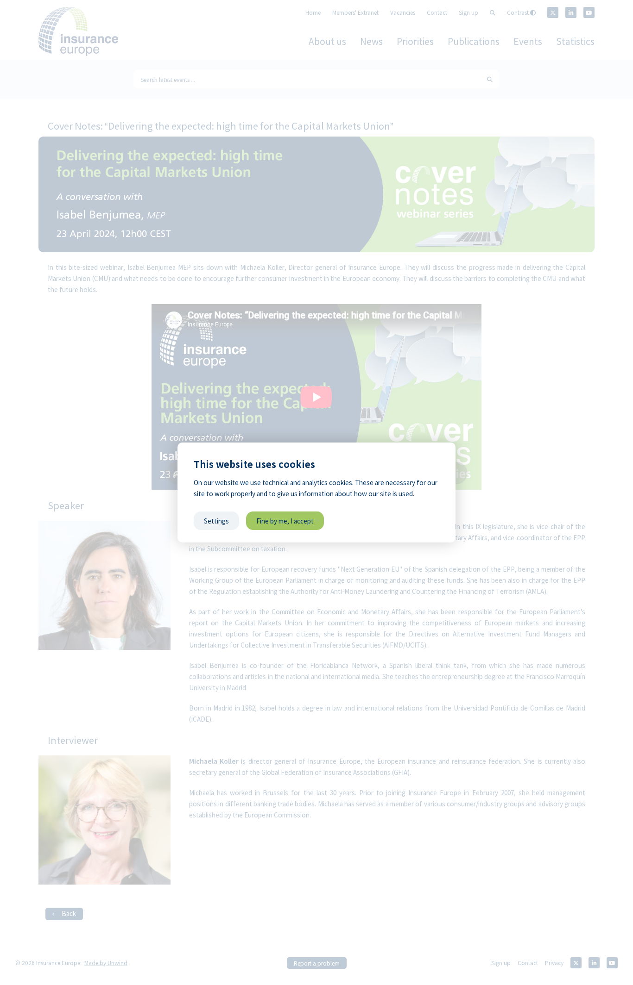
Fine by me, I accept (285, 520)
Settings (216, 520)
